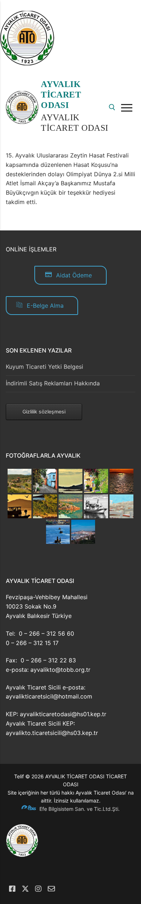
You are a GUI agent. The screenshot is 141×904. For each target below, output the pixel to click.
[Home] (27, 63)
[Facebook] (12, 888)
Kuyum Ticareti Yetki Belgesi (44, 366)
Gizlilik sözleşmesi (43, 411)
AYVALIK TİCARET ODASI (61, 94)
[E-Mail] (51, 888)
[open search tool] (112, 107)
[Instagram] (38, 888)
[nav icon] (128, 107)
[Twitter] (25, 888)
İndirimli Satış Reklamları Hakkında (53, 383)
